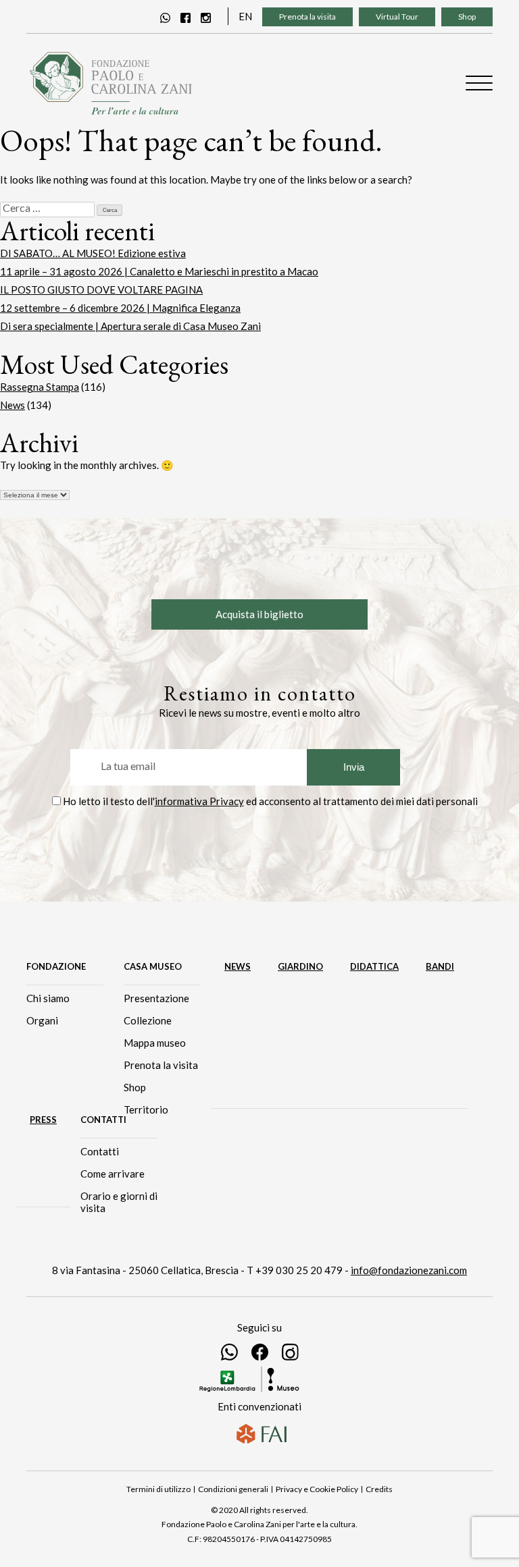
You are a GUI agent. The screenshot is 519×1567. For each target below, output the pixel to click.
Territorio (146, 1109)
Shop (467, 16)
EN (245, 16)
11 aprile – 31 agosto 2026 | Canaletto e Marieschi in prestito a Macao (159, 271)
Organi (42, 1020)
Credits (379, 1489)
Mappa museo (155, 1043)
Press (43, 1119)
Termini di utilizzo (158, 1489)
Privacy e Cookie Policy (317, 1489)
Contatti (99, 1151)
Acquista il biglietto (259, 614)
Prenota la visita (307, 16)
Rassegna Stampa (39, 387)
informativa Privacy (199, 801)
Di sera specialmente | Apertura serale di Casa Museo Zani (130, 326)
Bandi (440, 966)
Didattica (374, 966)
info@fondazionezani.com (409, 1270)
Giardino (300, 966)
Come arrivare (112, 1173)
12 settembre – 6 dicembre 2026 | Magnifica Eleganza (120, 308)
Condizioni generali (233, 1489)
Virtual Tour (397, 16)
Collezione (148, 1020)
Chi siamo (48, 998)
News (12, 405)
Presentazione (156, 998)
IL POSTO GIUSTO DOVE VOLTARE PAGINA (101, 289)
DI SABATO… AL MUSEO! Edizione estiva (93, 253)
